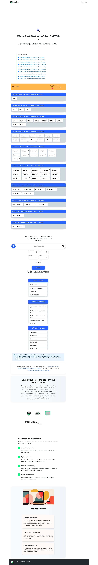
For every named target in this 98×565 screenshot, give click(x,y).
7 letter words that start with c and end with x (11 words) (33, 67)
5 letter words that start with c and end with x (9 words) (32, 62)
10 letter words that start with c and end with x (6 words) (33, 71)
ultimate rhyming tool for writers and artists (39, 370)
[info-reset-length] (46, 257)
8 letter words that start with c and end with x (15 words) (33, 69)
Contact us (36, 563)
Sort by (57, 85)
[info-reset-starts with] (36, 252)
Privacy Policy (27, 561)
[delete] (63, 246)
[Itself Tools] (38, 418)
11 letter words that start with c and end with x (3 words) (33, 74)
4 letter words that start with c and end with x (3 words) (32, 59)
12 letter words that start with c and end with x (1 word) (32, 76)
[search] (13, 246)
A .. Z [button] (60, 87)
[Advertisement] (49, 14)
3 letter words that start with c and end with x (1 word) (32, 57)
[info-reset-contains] (36, 257)
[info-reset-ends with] (46, 252)
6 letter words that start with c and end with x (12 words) (33, 64)
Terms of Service (20, 561)
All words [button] (38, 262)
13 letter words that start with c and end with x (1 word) (32, 78)
